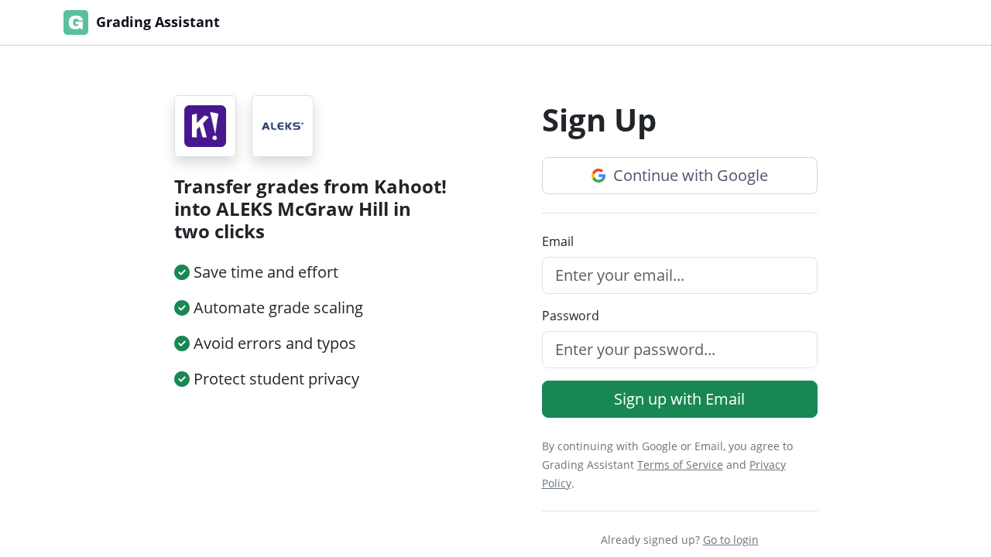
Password (570, 315)
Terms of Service (680, 464)
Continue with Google (688, 175)
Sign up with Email (679, 398)
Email (558, 241)
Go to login (731, 539)
